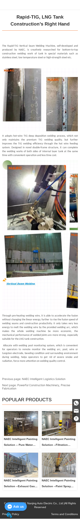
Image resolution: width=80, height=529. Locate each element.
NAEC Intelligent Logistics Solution (43, 379)
